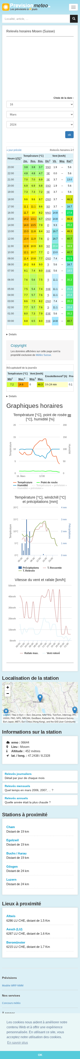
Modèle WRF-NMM (12, 985)
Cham (17, 829)
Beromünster (28, 944)
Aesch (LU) (28, 931)
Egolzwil (17, 842)
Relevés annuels (28, 800)
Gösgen (17, 869)
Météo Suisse (43, 355)
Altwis (28, 918)
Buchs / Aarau (17, 855)
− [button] (7, 693)
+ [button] (7, 687)
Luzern (17, 882)
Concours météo (11, 1003)
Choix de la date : (64, 98)
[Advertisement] (40, 66)
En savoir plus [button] (17, 1042)
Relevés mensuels (29, 788)
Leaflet (6, 714)
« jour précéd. (14, 150)
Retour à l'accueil (26, 7)
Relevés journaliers (25, 776)
